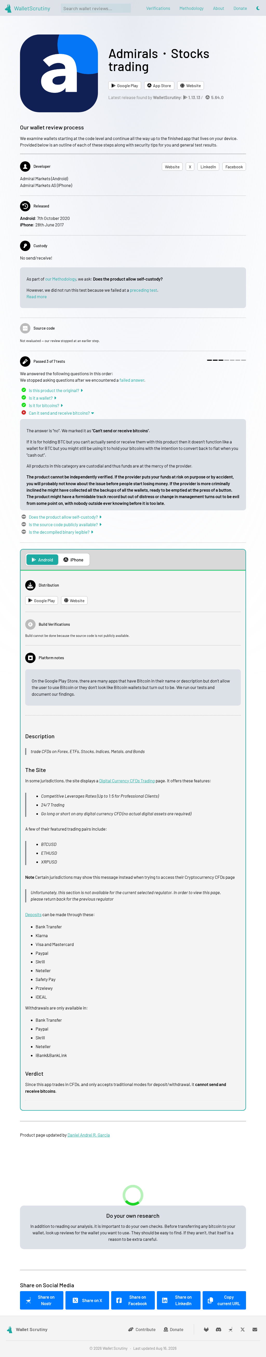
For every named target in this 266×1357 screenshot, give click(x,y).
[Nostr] (230, 1329)
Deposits (33, 914)
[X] (242, 1329)
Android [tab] (45, 559)
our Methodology (60, 278)
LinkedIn (208, 166)
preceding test (143, 290)
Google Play (127, 85)
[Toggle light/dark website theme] (258, 8)
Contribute (146, 1329)
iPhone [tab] (76, 559)
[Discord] (218, 1329)
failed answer (131, 379)
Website (193, 85)
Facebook (234, 166)
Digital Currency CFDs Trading (127, 780)
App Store (162, 85)
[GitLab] (206, 1329)
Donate (176, 1329)
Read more (36, 296)
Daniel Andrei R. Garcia (89, 1134)
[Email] (255, 1329)
